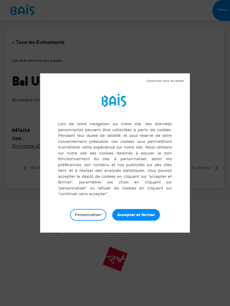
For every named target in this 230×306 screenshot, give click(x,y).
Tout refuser (165, 81)
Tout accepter (136, 215)
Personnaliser (88, 214)
